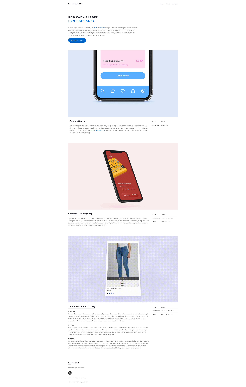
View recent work (77, 40)
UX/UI (168, 4)
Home (162, 4)
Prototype (165, 222)
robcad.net (75, 3)
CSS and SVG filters (97, 130)
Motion (175, 4)
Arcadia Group (166, 314)
